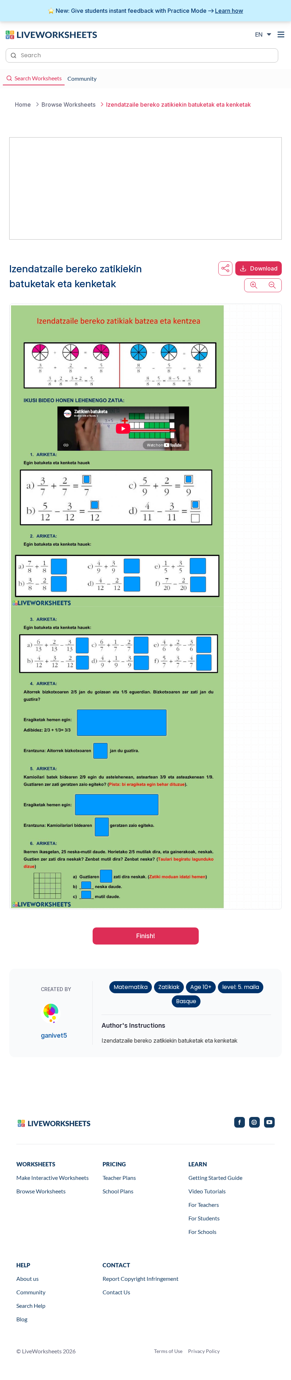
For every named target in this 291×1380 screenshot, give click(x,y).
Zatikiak (169, 987)
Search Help (30, 1305)
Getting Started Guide (215, 1177)
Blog (21, 1319)
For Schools (202, 1231)
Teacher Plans (119, 1177)
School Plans (118, 1191)
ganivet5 (54, 1035)
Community (30, 1292)
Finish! (145, 936)
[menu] (281, 34)
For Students (204, 1218)
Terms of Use (168, 1351)
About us (27, 1278)
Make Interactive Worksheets (52, 1177)
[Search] (14, 55)
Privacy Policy (204, 1351)
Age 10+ (201, 987)
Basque (186, 1001)
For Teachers (203, 1204)
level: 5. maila (240, 987)
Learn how (229, 10)
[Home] (51, 34)
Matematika (131, 987)
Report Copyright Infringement (141, 1278)
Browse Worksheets (41, 1191)
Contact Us (116, 1292)
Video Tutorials (207, 1191)
